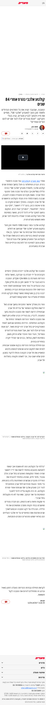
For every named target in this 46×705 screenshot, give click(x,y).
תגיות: (42, 601)
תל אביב (42, 603)
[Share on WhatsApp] (27, 133)
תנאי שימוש (41, 702)
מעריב (43, 94)
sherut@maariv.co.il (29, 688)
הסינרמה (26, 181)
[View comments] (5, 133)
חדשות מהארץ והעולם (31, 94)
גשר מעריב (35, 181)
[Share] (43, 133)
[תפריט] (44, 3)
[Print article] (22, 133)
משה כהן (35, 127)
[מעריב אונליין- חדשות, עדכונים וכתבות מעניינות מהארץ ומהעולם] (23, 3)
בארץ (20, 94)
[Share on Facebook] (37, 133)
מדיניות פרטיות (30, 702)
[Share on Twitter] (32, 133)
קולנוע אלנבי (32, 603)
